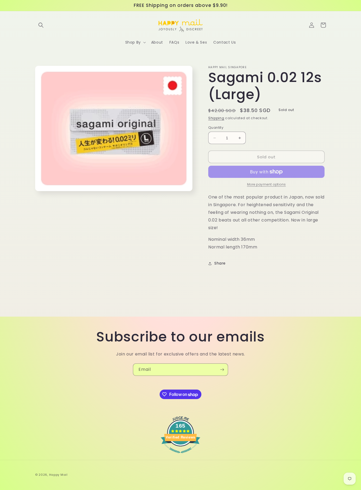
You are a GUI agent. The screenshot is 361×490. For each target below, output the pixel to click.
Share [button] (220, 263)
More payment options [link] (266, 184)
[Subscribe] (222, 369)
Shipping (216, 118)
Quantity (215, 127)
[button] (41, 25)
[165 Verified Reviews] (180, 456)
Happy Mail (58, 475)
